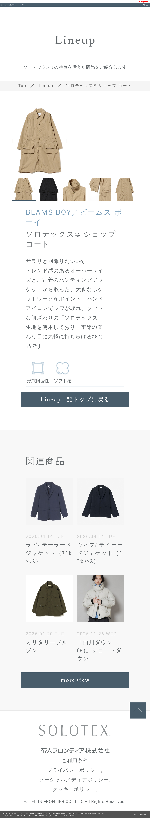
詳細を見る (143, 814)
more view (75, 680)
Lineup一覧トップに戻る (75, 399)
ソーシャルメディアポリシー (74, 779)
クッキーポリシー (74, 789)
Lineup (46, 85)
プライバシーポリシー (74, 770)
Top (22, 85)
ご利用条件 (75, 760)
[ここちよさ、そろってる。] (7, 5)
